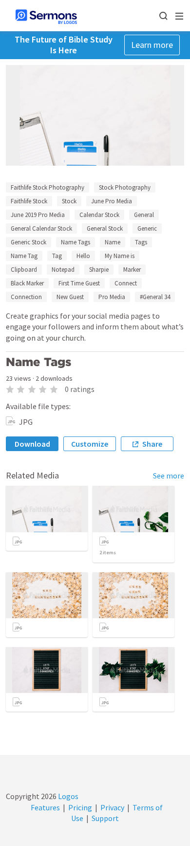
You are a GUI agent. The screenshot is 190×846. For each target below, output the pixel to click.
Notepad (63, 269)
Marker (132, 269)
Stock (69, 201)
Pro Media (111, 297)
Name (112, 242)
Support (105, 818)
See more (168, 475)
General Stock (105, 228)
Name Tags (75, 242)
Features (45, 807)
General (144, 215)
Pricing (80, 807)
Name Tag (24, 256)
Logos (67, 796)
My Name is (119, 256)
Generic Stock (28, 242)
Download (32, 444)
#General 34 (155, 297)
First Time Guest (79, 283)
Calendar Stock (99, 215)
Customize (89, 444)
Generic (147, 228)
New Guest (70, 297)
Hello (83, 256)
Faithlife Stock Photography (47, 187)
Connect (125, 283)
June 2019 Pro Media (38, 215)
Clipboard (24, 269)
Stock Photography (125, 187)
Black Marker (27, 283)
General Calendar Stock (41, 228)
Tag (57, 256)
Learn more (152, 44)
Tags (141, 242)
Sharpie (99, 269)
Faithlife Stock (29, 201)
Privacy (112, 807)
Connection (26, 297)
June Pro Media (111, 201)
